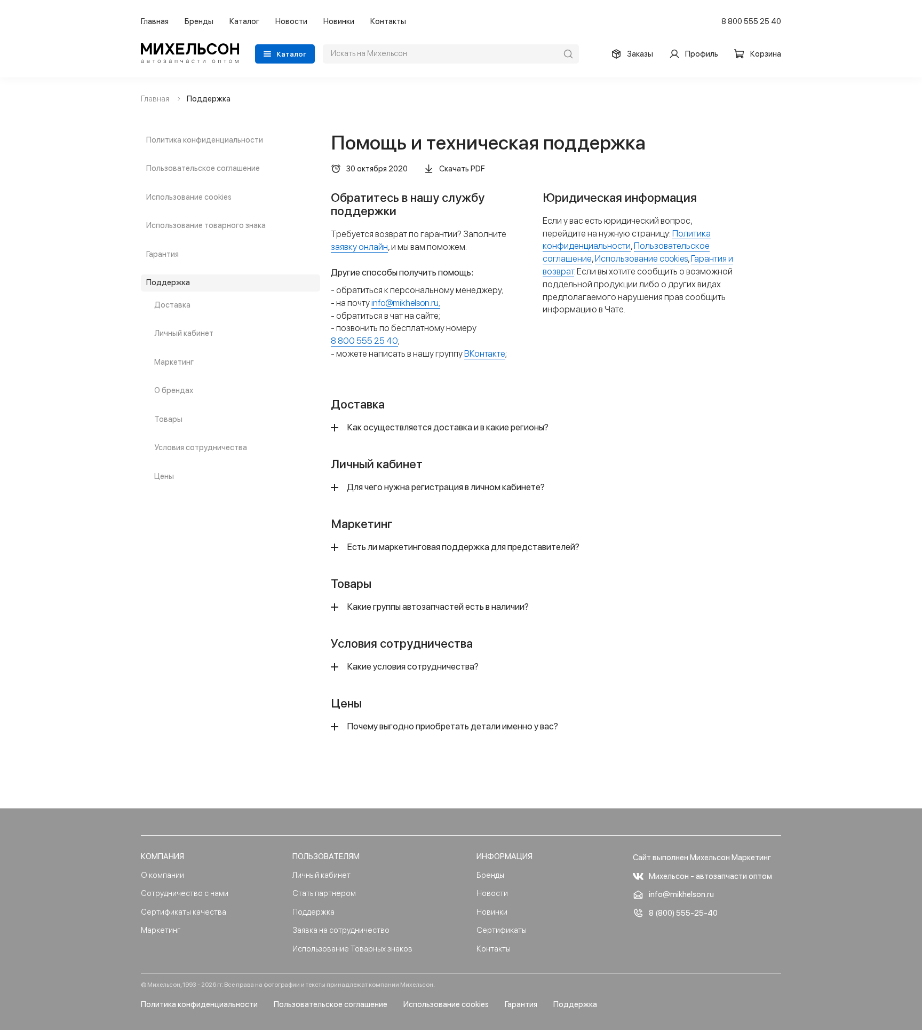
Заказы (640, 54)
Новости (291, 21)
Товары (168, 419)
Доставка (172, 305)
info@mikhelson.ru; (405, 302)
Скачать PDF (462, 169)
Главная (155, 21)
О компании (162, 875)
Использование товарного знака (206, 225)
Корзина (765, 54)
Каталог (244, 21)
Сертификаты (501, 930)
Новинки (338, 21)
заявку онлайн (359, 246)
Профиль (701, 54)
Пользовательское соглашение (203, 168)
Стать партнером (324, 893)
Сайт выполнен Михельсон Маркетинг (702, 857)
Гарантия (162, 254)
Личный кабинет (183, 333)
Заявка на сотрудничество (341, 930)
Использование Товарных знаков (352, 949)
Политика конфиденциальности (204, 140)
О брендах (173, 390)
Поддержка (168, 282)
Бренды (199, 21)
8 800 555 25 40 (751, 21)
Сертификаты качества (183, 912)
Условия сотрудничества (200, 447)
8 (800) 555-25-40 (683, 913)
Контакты (388, 21)
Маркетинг (174, 362)
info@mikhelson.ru (681, 894)
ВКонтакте (484, 353)
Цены (164, 476)
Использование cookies (189, 197)
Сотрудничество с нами (184, 893)
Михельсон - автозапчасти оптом (710, 876)
